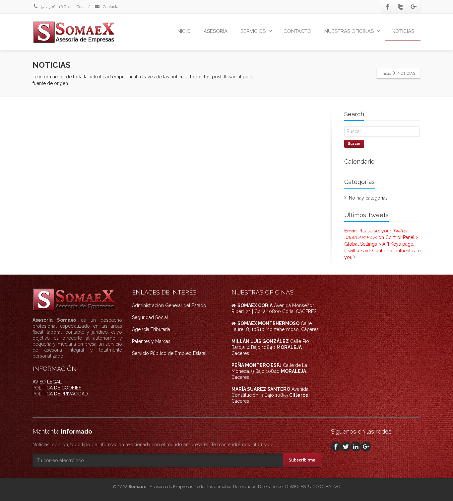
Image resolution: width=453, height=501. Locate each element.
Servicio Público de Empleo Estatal (169, 353)
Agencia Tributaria (151, 329)
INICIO (183, 31)
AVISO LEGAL (47, 381)
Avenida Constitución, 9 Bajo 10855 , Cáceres (270, 395)
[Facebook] (387, 6)
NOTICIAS (403, 31)
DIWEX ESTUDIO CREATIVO (313, 486)
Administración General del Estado (169, 305)
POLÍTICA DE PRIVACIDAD (60, 393)
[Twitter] (400, 6)
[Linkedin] (356, 447)
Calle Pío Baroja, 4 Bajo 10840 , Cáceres (270, 347)
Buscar (354, 143)
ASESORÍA (215, 31)
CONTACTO (297, 31)
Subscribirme (302, 460)
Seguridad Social (150, 317)
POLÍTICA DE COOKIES (56, 387)
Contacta (110, 6)
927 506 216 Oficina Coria (63, 6)
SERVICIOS (253, 31)
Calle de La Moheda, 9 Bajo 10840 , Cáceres (269, 371)
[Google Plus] (413, 6)
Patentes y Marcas (151, 341)
